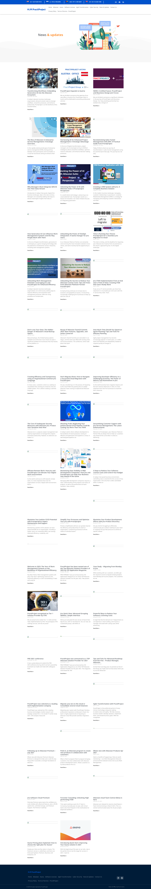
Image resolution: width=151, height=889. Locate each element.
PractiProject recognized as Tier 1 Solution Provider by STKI (40, 614)
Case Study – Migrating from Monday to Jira (107, 567)
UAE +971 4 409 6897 (75, 2)
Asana (61, 7)
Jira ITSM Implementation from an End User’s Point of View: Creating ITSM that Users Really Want (108, 283)
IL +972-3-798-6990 (55, 2)
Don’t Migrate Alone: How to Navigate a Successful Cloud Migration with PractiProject (75, 378)
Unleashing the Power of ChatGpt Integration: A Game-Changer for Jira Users (74, 236)
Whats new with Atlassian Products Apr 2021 (108, 752)
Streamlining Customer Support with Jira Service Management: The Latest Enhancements (107, 425)
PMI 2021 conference (35, 659)
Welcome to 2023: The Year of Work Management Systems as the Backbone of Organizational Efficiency (42, 568)
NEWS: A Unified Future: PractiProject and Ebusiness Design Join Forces (107, 92)
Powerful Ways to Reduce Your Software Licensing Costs (105, 614)
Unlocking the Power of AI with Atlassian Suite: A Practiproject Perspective (72, 189)
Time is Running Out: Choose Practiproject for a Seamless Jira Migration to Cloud (105, 236)
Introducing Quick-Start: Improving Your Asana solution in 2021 (73, 844)
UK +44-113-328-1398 (95, 2)
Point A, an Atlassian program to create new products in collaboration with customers (75, 753)
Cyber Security (94, 7)
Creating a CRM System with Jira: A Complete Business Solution (106, 188)
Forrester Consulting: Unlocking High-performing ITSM (74, 799)
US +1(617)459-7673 (36, 2)
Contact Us (113, 7)
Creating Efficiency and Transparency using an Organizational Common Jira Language (41, 378)
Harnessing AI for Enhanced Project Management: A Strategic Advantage (74, 141)
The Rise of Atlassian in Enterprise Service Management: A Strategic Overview (40, 142)
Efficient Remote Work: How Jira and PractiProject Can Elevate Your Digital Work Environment (41, 472)
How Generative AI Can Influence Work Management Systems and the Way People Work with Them (42, 236)
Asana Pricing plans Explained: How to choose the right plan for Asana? (42, 844)
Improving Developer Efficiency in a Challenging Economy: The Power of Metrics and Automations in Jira (107, 378)
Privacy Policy (52, 11)
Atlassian (55, 7)
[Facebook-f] (118, 878)
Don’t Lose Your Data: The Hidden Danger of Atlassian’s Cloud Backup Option (40, 331)
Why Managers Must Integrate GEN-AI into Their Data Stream (42, 188)
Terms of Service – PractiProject (66, 11)
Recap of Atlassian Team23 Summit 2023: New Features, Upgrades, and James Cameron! (74, 331)
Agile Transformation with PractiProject (108, 704)
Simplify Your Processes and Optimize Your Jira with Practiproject (74, 520)
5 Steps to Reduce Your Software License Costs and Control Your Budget (108, 472)
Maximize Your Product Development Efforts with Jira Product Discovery (107, 520)
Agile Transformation (82, 7)
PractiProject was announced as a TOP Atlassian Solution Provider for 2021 (75, 660)
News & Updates (104, 7)
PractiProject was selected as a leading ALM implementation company (42, 705)
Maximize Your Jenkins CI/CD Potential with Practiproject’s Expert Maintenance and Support (42, 521)
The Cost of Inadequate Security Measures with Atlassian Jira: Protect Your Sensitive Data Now (41, 425)
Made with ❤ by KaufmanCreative (116, 887)
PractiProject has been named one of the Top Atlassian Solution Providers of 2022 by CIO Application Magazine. (75, 568)
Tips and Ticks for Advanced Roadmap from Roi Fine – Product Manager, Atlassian (107, 660)
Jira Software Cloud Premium (38, 798)
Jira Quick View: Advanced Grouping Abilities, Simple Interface (74, 614)
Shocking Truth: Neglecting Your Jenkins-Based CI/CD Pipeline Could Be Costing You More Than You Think (75, 425)
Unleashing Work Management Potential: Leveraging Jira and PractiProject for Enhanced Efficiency (41, 283)
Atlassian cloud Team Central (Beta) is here (107, 799)
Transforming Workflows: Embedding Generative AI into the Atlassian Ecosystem (41, 93)
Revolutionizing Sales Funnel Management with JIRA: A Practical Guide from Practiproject (106, 142)
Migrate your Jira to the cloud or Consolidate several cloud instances (74, 705)
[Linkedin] (122, 878)
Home (50, 7)
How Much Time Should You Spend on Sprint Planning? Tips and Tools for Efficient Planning (107, 331)
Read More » (30, 109)
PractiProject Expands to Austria (72, 91)
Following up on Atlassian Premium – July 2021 (41, 752)
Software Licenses (69, 7)
